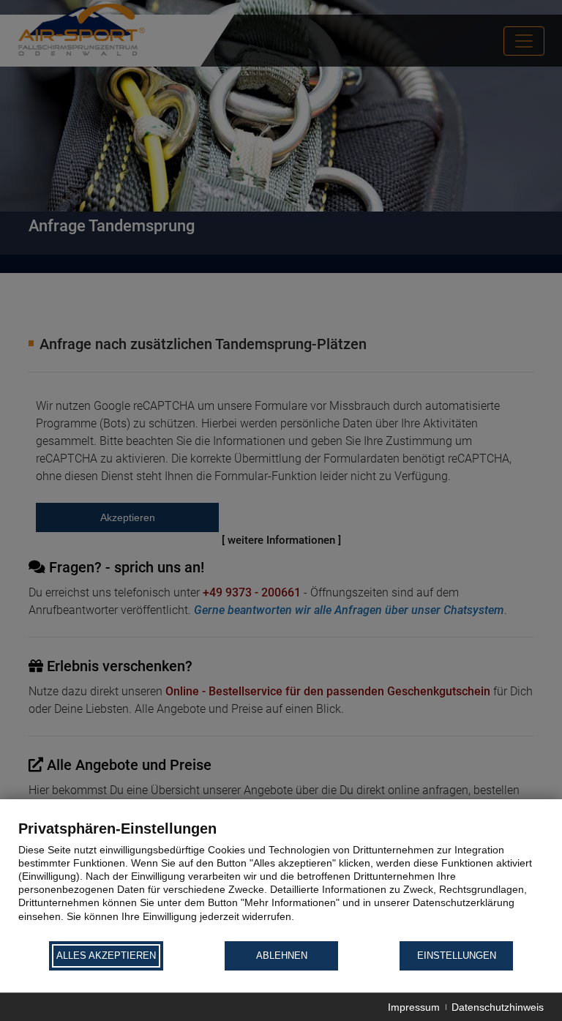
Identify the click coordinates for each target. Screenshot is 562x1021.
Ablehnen (281, 955)
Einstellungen (456, 955)
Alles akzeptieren (106, 955)
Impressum (414, 1007)
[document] (281, 879)
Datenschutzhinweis (498, 1007)
